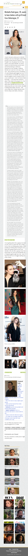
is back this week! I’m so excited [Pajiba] (14, 397)
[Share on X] (7, 27)
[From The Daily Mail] (10, 240)
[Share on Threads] (12, 27)
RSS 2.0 (14, 424)
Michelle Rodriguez (17, 377)
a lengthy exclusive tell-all (17, 82)
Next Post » (23, 372)
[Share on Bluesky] (9, 27)
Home (10, 549)
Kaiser (8, 22)
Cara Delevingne (15, 22)
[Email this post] (14, 27)
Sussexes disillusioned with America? (12, 477)
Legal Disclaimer (14, 552)
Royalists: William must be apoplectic (12, 486)
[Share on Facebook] (5, 27)
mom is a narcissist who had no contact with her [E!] (14, 411)
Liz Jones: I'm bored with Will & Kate (11, 457)
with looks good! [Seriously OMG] (20, 389)
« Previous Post (8, 372)
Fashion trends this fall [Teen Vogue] (14, 415)
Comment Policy (15, 549)
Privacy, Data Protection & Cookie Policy (13, 551)
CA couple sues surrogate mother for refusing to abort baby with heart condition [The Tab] (14, 418)
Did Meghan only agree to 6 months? (11, 448)
